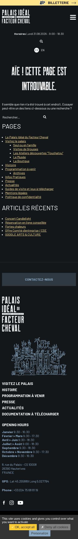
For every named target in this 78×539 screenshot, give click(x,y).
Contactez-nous (39, 279)
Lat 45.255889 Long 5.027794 (25, 481)
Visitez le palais (15, 141)
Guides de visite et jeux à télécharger (29, 189)
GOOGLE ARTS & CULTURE (23, 234)
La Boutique (21, 161)
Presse (10, 181)
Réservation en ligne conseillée (25, 222)
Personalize (39, 533)
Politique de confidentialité (23, 197)
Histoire (10, 165)
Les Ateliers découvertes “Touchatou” (38, 153)
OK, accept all (24, 527)
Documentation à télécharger (30, 414)
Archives (19, 173)
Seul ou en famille (24, 145)
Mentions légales (16, 193)
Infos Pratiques (15, 177)
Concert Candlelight (18, 218)
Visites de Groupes (25, 149)
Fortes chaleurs (15, 226)
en (42, 50)
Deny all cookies (56, 527)
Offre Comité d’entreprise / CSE (26, 230)
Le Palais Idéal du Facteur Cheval (26, 137)
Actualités (12, 185)
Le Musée (19, 157)
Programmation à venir (20, 169)
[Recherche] (41, 41)
